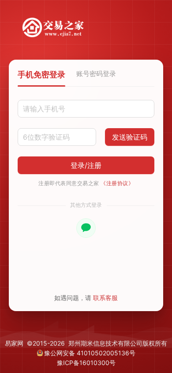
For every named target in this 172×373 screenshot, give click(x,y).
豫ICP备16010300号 (86, 362)
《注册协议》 (117, 183)
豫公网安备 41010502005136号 (89, 353)
